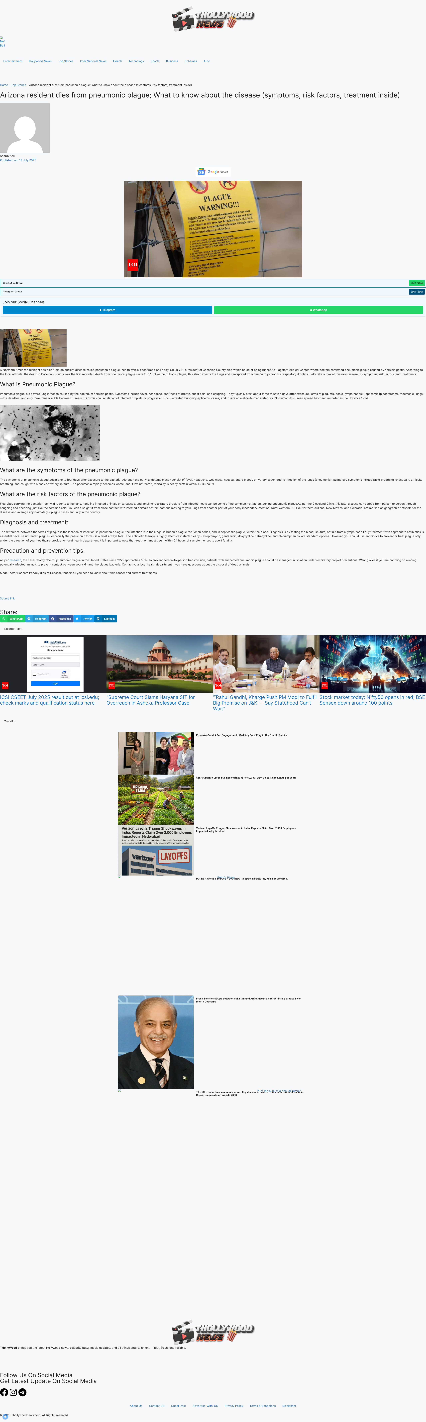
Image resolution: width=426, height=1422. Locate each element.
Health (117, 61)
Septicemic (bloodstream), (381, 394)
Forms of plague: (321, 394)
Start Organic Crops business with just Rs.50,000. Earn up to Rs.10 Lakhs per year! (246, 777)
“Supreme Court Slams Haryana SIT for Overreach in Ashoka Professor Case (150, 700)
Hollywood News (40, 61)
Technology (136, 61)
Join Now (417, 283)
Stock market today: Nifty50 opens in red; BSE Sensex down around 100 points (372, 700)
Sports (155, 61)
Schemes (191, 61)
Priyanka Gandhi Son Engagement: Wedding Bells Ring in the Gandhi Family (241, 735)
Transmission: (92, 398)
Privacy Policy (234, 1406)
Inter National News (93, 61)
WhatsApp (320, 310)
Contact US (156, 1406)
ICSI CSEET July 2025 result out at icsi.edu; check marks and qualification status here (49, 700)
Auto (207, 61)
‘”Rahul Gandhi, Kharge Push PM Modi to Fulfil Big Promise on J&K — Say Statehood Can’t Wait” (265, 703)
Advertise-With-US (205, 1406)
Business (172, 61)
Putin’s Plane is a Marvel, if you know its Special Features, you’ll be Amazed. (242, 878)
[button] (12, 618)
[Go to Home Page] (2, 42)
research (15, 560)
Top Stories (65, 61)
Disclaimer (289, 1406)
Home (4, 85)
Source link (7, 598)
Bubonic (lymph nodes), (348, 394)
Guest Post (178, 1406)
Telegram (108, 310)
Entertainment (12, 61)
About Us (136, 1406)
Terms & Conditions (263, 1406)
